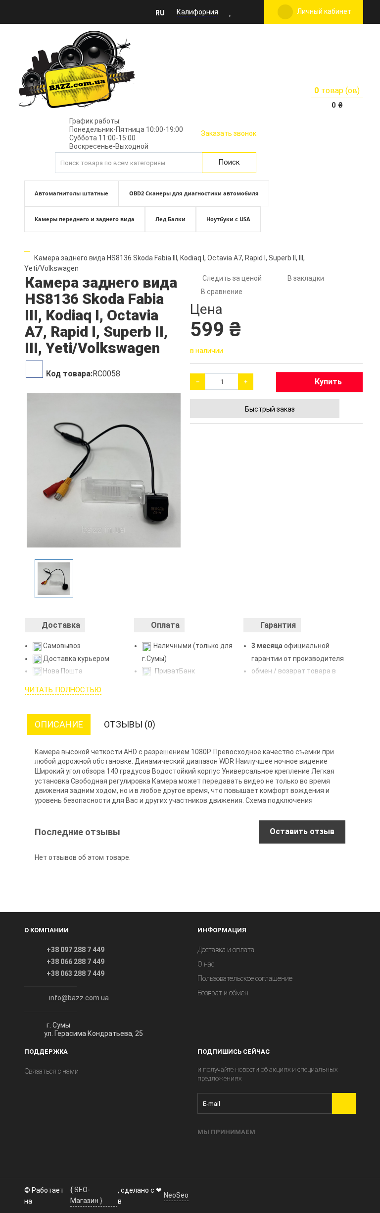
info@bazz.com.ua (79, 998)
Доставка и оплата (225, 950)
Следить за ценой (231, 278)
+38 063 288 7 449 (75, 973)
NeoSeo (176, 1195)
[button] (162, 12)
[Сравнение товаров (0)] (244, 12)
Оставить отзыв (302, 831)
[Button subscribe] (344, 1103)
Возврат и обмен (222, 993)
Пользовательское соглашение (244, 978)
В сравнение (221, 292)
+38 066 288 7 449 (75, 962)
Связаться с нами (51, 1071)
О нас (205, 964)
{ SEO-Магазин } (86, 1195)
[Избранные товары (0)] (230, 12)
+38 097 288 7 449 (75, 950)
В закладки (305, 278)
